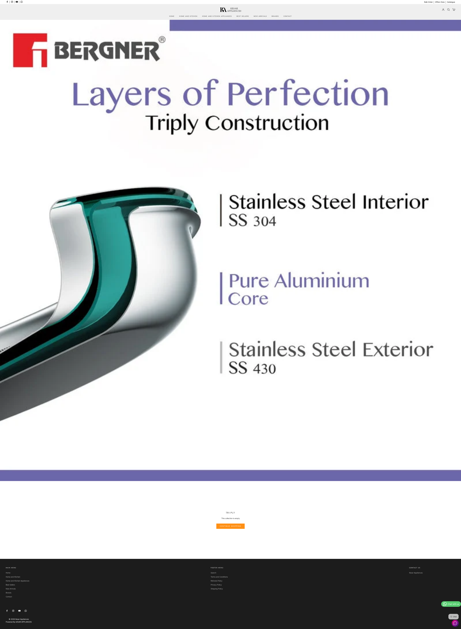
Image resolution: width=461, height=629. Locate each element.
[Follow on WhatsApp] (21, 2)
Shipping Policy (217, 589)
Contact (288, 16)
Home (172, 16)
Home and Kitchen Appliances (217, 16)
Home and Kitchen (188, 16)
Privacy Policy (216, 585)
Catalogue (451, 2)
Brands (275, 16)
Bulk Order (428, 2)
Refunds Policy (216, 581)
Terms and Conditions (219, 577)
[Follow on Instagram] (12, 2)
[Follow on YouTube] (17, 2)
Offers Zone (440, 2)
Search (213, 573)
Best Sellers (243, 16)
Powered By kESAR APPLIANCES (19, 622)
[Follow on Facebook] (7, 2)
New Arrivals (260, 16)
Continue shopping (230, 526)
